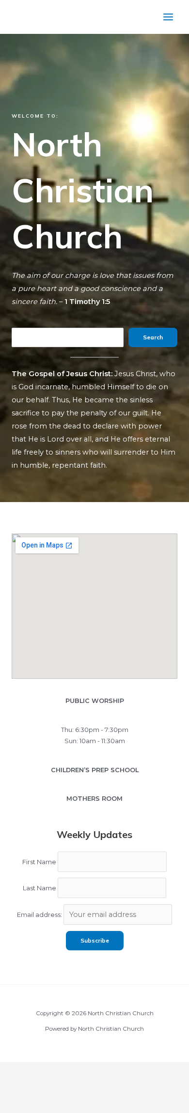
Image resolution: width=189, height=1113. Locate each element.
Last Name (39, 888)
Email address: (40, 914)
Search (153, 337)
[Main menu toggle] (168, 17)
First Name (39, 862)
